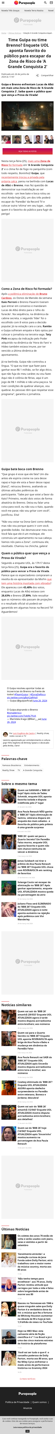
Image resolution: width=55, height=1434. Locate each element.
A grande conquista (32, 770)
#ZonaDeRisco (38, 694)
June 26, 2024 (40, 700)
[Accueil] (24, 3)
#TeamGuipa (21, 694)
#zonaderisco (14, 712)
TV (19, 770)
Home (3, 33)
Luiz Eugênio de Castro (24, 733)
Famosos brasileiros (11, 765)
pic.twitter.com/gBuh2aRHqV (22, 697)
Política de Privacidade (17, 1402)
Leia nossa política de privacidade (27, 1427)
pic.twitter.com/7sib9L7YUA (21, 715)
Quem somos (39, 1402)
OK (27, 1431)
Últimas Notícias (14, 33)
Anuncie (27, 1408)
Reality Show (8, 770)
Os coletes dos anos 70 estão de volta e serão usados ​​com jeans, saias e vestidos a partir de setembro (35, 1240)
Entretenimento (31, 765)
